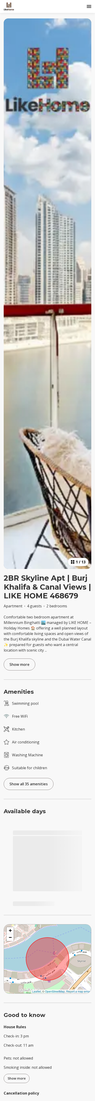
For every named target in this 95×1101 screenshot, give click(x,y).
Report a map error (78, 991)
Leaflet (36, 991)
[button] (10, 930)
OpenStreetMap (55, 991)
